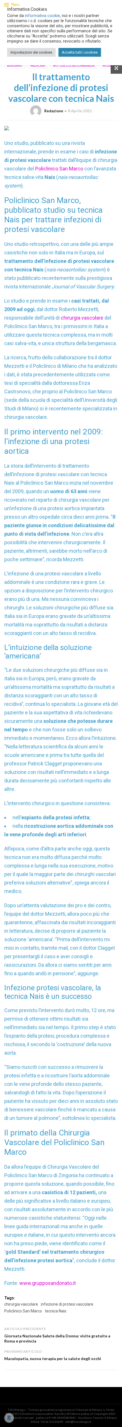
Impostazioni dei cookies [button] (31, 52)
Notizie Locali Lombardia (74, 65)
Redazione (53, 111)
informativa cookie (42, 15)
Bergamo (14, 65)
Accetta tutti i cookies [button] (80, 52)
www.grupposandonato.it (47, 1283)
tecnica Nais (55, 1311)
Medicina (37, 65)
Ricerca (109, 65)
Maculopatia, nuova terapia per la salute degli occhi (52, 1358)
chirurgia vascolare (82, 318)
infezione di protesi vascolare (67, 1304)
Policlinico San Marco (59, 169)
